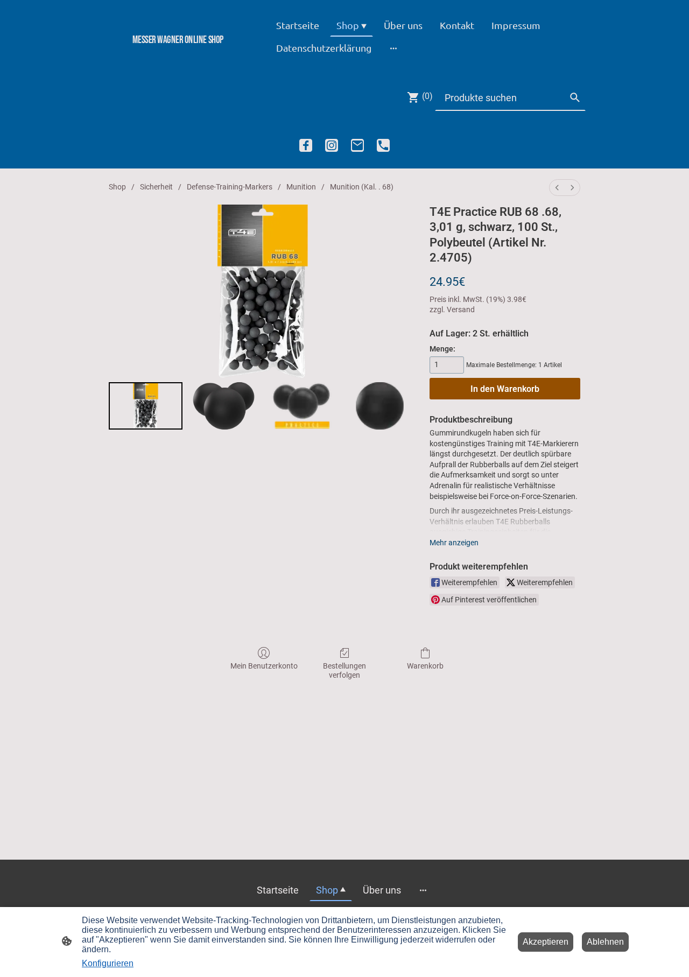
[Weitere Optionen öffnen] (393, 48)
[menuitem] (557, 187)
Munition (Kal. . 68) (361, 186)
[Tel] (383, 145)
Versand (461, 309)
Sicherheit (156, 186)
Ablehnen (605, 941)
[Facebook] (305, 145)
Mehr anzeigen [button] (454, 542)
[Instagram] (331, 145)
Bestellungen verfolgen (344, 670)
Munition (301, 186)
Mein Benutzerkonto (264, 666)
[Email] (357, 145)
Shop (117, 186)
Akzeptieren (545, 941)
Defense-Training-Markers (229, 186)
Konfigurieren (107, 963)
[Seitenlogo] (177, 57)
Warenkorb (425, 666)
